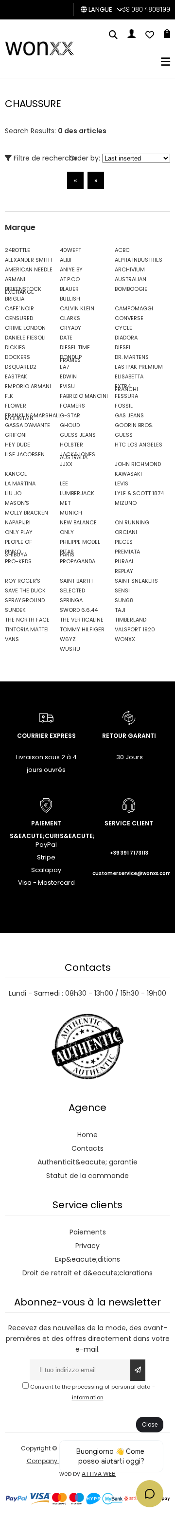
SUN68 (124, 600)
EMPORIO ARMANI (28, 386)
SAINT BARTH (76, 581)
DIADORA (126, 337)
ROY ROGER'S (22, 581)
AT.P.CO (70, 279)
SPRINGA (71, 600)
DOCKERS (17, 357)
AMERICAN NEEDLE (28, 269)
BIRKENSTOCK (23, 289)
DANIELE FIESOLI (25, 337)
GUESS (124, 435)
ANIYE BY (71, 269)
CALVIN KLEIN (77, 308)
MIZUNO (126, 503)
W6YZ (68, 639)
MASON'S (17, 503)
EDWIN (68, 376)
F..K (9, 396)
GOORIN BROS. (134, 425)
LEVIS (121, 483)
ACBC (122, 250)
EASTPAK (16, 376)
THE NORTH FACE (27, 620)
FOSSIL (124, 406)
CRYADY (70, 328)
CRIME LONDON (25, 328)
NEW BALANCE (78, 522)
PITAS (67, 551)
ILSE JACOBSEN (25, 454)
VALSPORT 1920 (135, 629)
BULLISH (70, 299)
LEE (64, 483)
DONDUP (71, 357)
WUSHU (70, 649)
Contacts (87, 1148)
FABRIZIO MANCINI (84, 396)
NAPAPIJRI (18, 522)
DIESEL (123, 347)
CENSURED (19, 318)
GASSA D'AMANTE (27, 425)
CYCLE (123, 328)
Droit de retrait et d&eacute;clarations (87, 1273)
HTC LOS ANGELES (138, 444)
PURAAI (124, 561)
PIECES (124, 542)
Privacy (87, 1246)
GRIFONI (16, 435)
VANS (12, 639)
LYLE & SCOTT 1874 (139, 493)
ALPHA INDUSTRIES (138, 260)
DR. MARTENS (132, 357)
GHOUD (70, 425)
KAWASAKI (128, 474)
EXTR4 (123, 386)
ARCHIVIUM (130, 269)
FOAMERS (72, 406)
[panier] (167, 35)
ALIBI (65, 260)
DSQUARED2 (20, 367)
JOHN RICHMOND (138, 464)
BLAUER (69, 289)
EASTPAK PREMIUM (139, 367)
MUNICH (71, 513)
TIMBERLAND (130, 620)
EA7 (64, 367)
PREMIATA (127, 551)
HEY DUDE (17, 444)
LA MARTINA (20, 483)
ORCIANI (126, 532)
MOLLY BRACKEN (26, 513)
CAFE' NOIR (19, 308)
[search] (113, 35)
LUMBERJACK (77, 493)
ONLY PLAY (19, 532)
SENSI (122, 590)
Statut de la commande (87, 1175)
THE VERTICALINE (82, 620)
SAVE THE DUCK (25, 590)
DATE (66, 337)
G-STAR (70, 415)
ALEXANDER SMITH (28, 260)
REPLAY (124, 571)
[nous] (149, 35)
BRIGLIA (14, 299)
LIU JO (13, 493)
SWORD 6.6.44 (79, 610)
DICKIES (15, 347)
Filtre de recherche (45, 158)
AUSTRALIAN (130, 279)
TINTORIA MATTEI (27, 629)
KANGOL (16, 474)
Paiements (88, 1232)
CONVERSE (129, 318)
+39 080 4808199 (144, 9)
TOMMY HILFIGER (82, 629)
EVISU (67, 386)
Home (87, 1135)
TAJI (120, 610)
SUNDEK (15, 610)
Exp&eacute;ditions (87, 1259)
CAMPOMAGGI (134, 308)
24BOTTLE (17, 250)
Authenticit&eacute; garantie (87, 1162)
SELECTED (72, 590)
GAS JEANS (129, 415)
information (88, 1397)
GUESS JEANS (78, 435)
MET (65, 503)
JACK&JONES (77, 454)
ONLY (67, 532)
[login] (131, 35)
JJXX (66, 464)
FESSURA (126, 396)
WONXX (125, 639)
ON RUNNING (132, 522)
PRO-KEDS (18, 561)
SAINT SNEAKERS (136, 581)
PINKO (13, 551)
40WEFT (70, 250)
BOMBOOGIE (131, 289)
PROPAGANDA (77, 561)
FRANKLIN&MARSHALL (30, 415)
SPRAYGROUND (25, 600)
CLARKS (70, 318)
